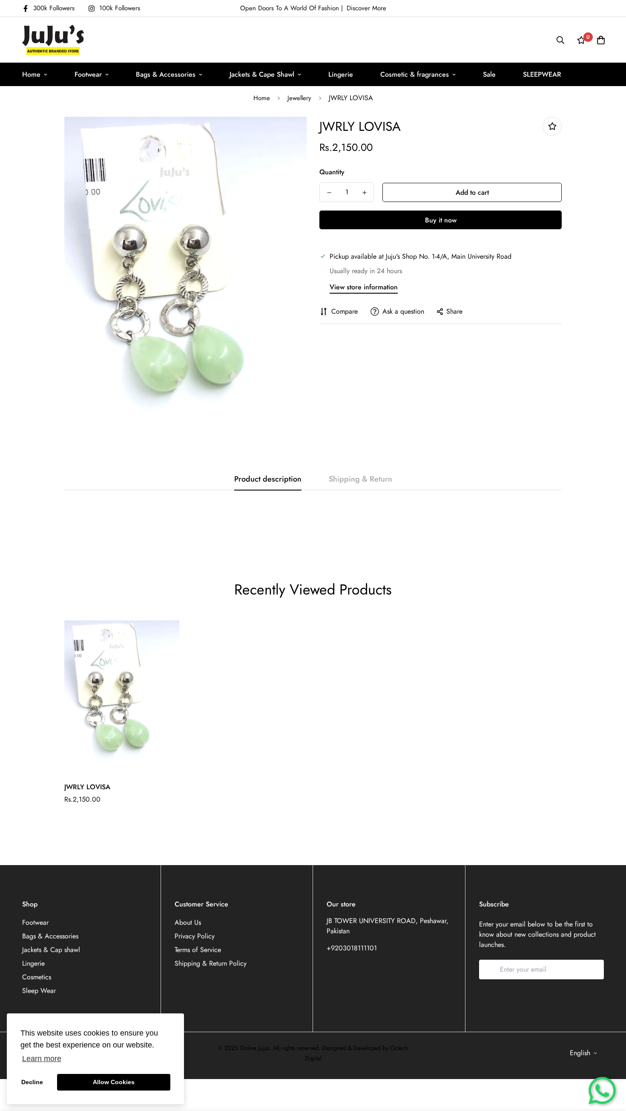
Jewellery (299, 98)
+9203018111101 (352, 948)
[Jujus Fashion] (53, 39)
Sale (489, 74)
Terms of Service (198, 950)
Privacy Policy (195, 936)
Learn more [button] (41, 1058)
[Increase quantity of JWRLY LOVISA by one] (364, 192)
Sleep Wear (39, 991)
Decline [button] (32, 1082)
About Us (188, 922)
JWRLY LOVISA (87, 787)
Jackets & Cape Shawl (262, 74)
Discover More (366, 8)
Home (31, 74)
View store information (364, 287)
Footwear (88, 74)
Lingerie (340, 74)
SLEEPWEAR (542, 74)
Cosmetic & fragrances (414, 74)
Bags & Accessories (165, 74)
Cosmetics (36, 977)
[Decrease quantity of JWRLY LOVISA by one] (329, 192)
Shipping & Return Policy (211, 963)
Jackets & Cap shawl (51, 950)
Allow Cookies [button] (114, 1082)
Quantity (332, 172)
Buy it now (441, 220)
